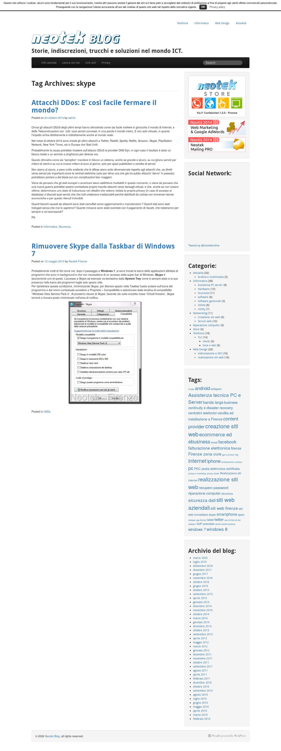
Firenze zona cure (204, 454)
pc (190, 467)
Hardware (204, 289)
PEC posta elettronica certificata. (217, 468)
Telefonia (182, 23)
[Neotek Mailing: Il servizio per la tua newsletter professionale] (217, 144)
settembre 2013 (203, 634)
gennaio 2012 (201, 650)
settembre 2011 (203, 666)
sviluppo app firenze (197, 520)
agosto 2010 (200, 694)
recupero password (213, 487)
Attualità (241, 23)
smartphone (227, 514)
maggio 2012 (201, 642)
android (202, 388)
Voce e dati (209, 345)
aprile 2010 (200, 710)
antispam (216, 389)
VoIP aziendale (205, 524)
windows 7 (197, 529)
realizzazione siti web (211, 357)
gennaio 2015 (201, 602)
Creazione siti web (209, 317)
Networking (200, 313)
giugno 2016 (200, 586)
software (203, 297)
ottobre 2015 (201, 590)
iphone (214, 460)
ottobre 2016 (201, 582)
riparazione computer (204, 493)
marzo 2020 (200, 558)
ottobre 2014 (201, 614)
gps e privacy (228, 454)
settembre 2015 (203, 594)
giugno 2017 (200, 574)
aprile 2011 (200, 674)
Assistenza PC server (210, 285)
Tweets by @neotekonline (203, 245)
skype (212, 514)
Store (196, 329)
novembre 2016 (203, 578)
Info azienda (48, 62)
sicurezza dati (202, 500)
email (214, 442)
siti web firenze (224, 508)
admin (72, 118)
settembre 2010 (203, 690)
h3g (236, 454)
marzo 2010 (200, 715)
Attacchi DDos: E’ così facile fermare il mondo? (94, 106)
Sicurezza (65, 226)
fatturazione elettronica (209, 448)
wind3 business (228, 524)
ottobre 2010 (201, 686)
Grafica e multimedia (211, 277)
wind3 (218, 524)
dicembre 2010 (202, 682)
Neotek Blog (52, 736)
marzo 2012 (200, 646)
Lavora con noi (71, 62)
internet (197, 460)
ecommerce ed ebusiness (210, 438)
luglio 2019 (200, 562)
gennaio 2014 (201, 622)
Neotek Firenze (78, 261)
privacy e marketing (197, 473)
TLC (200, 337)
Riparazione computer (206, 325)
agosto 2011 (200, 670)
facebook (227, 441)
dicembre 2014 (202, 606)
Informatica (201, 23)
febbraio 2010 (201, 719)
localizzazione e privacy (231, 461)
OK (203, 7)
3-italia (191, 389)
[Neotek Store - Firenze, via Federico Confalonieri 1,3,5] (217, 96)
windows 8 (217, 529)
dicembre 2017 (202, 570)
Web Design (222, 23)
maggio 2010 (201, 706)
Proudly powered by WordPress (229, 735)
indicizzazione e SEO (210, 353)
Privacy (106, 62)
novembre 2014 (203, 610)
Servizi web (205, 321)
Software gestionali (209, 301)
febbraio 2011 (201, 678)
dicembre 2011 (202, 654)
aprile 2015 (200, 598)
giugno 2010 (200, 702)
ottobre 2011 (201, 662)
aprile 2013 (200, 638)
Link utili (90, 62)
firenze (236, 448)
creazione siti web (213, 430)
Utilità (47, 411)
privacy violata (213, 473)
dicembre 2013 (202, 626)
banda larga (213, 402)
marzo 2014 (200, 618)
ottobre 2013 (201, 630)
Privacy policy (217, 7)
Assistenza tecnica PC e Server (214, 398)
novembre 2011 (203, 658)
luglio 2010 (200, 698)
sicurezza (227, 493)
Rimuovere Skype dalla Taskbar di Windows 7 (103, 249)
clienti (206, 341)
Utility (201, 309)
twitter (219, 519)
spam (241, 514)
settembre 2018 (203, 566)
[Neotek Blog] (76, 36)
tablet (210, 520)
